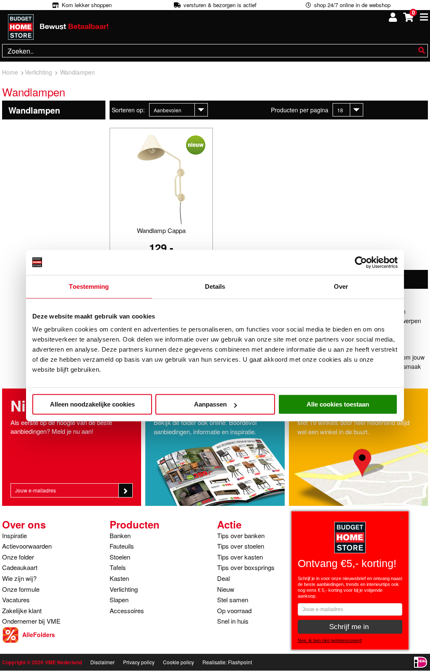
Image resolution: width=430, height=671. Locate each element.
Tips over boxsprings (246, 567)
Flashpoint (240, 662)
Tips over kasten (240, 556)
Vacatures (16, 599)
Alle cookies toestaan (338, 404)
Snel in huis (233, 621)
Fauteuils (122, 545)
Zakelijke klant (22, 610)
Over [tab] (341, 286)
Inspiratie (14, 535)
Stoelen (120, 556)
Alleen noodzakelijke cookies (92, 404)
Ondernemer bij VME (31, 621)
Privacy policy (139, 662)
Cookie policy (178, 662)
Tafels (118, 567)
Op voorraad (234, 610)
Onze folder (18, 556)
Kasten (119, 578)
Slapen (119, 599)
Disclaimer (102, 662)
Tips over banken (241, 535)
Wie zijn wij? (19, 578)
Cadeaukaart (19, 567)
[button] (404, 515)
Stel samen (232, 599)
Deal (223, 578)
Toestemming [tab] (89, 286)
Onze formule (20, 589)
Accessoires (127, 610)
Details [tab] (215, 286)
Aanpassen (210, 404)
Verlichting (124, 589)
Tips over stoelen (240, 545)
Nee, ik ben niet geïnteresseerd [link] (330, 640)
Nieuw (225, 589)
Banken (120, 535)
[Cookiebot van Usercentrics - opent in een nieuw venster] (361, 262)
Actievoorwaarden (27, 545)
